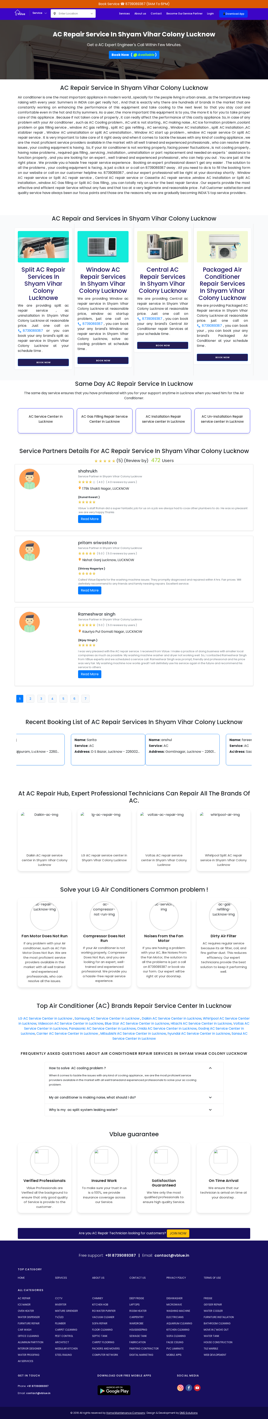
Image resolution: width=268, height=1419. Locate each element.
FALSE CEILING (174, 1342)
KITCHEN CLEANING (177, 1329)
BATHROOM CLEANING (217, 1323)
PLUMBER (60, 1323)
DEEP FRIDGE (136, 1298)
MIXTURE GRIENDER (66, 1311)
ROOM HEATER (138, 1311)
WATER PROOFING (28, 1355)
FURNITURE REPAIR (29, 1323)
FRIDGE (208, 1298)
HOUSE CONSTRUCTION (218, 1342)
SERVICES (61, 1278)
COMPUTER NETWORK (105, 1355)
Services (124, 13)
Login (210, 13)
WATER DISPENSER (29, 1317)
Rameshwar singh (96, 614)
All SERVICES (25, 1361)
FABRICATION (137, 1342)
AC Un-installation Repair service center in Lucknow (220, 419)
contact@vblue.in (38, 1393)
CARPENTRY (136, 1317)
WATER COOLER (213, 1311)
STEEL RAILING (63, 1355)
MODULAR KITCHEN (66, 1348)
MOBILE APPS (174, 1355)
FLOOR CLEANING (102, 1329)
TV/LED (59, 1317)
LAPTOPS (134, 1304)
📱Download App (233, 13)
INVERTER (60, 1304)
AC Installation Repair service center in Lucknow (161, 419)
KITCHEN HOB (100, 1304)
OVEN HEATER (26, 1311)
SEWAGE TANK (138, 1336)
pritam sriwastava (97, 543)
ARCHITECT (62, 1342)
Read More (90, 518)
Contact (156, 13)
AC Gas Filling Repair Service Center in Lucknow (102, 419)
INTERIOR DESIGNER (29, 1348)
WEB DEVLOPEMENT (215, 1355)
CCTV (58, 1298)
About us (140, 13)
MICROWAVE (174, 1304)
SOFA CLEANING (176, 1336)
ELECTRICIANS (175, 1317)
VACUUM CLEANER (103, 1317)
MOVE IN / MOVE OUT (216, 1329)
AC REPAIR (24, 1298)
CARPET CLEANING (66, 1329)
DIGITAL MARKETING (141, 1355)
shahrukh (87, 471)
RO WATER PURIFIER (104, 1311)
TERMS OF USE (212, 1278)
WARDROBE (136, 1323)
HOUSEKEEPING (138, 1329)
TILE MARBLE (211, 1348)
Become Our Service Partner (184, 13)
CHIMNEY (97, 1298)
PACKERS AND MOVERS (106, 1348)
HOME (21, 1278)
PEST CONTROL (64, 1336)
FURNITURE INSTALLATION (219, 1317)
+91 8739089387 (38, 1386)
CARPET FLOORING (103, 1342)
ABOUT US (98, 1278)
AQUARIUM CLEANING (179, 1323)
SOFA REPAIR (99, 1323)
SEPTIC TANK (99, 1336)
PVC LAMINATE (175, 1348)
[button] (34, 752)
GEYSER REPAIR (213, 1304)
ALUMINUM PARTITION (30, 1342)
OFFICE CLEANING (28, 1336)
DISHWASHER (174, 1298)
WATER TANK (211, 1336)
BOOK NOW (43, 362)
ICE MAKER (24, 1304)
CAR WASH (24, 1329)
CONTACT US (137, 1278)
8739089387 (34, 330)
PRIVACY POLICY (176, 1278)
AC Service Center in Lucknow (43, 419)
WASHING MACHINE (178, 1311)
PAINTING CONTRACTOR (144, 1348)
